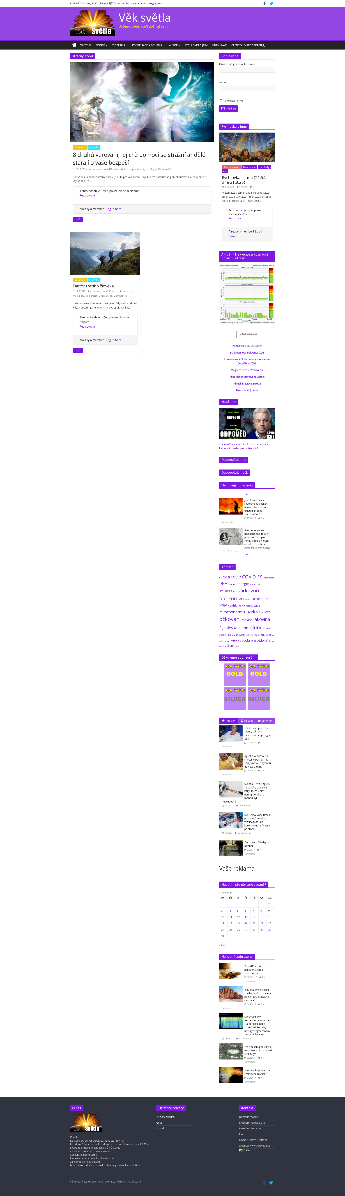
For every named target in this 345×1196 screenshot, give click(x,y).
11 (230, 917)
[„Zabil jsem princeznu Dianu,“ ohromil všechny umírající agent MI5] (231, 725)
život (236, 646)
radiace (247, 620)
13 (246, 917)
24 (222, 929)
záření (229, 645)
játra (247, 599)
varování (166, 169)
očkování (230, 619)
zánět (221, 646)
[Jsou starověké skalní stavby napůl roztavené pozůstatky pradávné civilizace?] (231, 988)
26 (238, 929)
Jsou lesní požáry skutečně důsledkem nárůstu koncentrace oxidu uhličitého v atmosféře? (256, 507)
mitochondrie (230, 611)
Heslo (222, 82)
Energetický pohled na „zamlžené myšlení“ (257, 1072)
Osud (159, 1122)
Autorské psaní (231, 167)
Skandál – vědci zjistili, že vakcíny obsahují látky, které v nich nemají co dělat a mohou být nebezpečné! (246, 792)
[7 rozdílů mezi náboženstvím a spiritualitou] (231, 964)
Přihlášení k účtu (165, 1117)
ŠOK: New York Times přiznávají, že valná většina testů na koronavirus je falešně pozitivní (257, 822)
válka (253, 640)
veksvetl (243, 186)
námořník (94, 295)
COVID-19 (252, 577)
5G (220, 577)
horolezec (128, 291)
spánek (223, 634)
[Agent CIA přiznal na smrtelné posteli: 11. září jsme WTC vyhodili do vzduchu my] (231, 753)
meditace (253, 605)
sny (144, 169)
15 (261, 917)
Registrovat (87, 195)
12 (238, 917)
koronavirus (261, 598)
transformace (259, 634)
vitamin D (236, 640)
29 (261, 929)
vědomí (262, 640)
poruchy (136, 169)
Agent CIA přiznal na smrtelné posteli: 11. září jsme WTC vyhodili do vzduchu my (257, 761)
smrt (268, 628)
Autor (173, 45)
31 (222, 936)
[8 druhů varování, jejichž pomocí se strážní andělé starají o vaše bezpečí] (142, 64)
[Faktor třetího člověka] (105, 234)
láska (241, 605)
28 (253, 929)
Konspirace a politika (147, 45)
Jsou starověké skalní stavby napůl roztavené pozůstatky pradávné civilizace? (258, 995)
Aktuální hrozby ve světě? (247, 345)
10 (222, 917)
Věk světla (145, 17)
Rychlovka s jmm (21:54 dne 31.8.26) (244, 180)
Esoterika (118, 45)
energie (242, 583)
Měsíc (260, 612)
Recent (248, 720)
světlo (241, 634)
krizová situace (80, 295)
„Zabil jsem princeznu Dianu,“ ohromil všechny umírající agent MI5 (258, 733)
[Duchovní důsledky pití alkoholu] (231, 839)
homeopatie (256, 584)
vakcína (222, 641)
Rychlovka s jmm (196, 45)
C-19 (226, 577)
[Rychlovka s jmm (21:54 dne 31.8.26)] (247, 134)
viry (229, 641)
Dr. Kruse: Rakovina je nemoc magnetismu (138, 3)
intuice (127, 169)
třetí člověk (121, 295)
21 (253, 923)
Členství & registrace (246, 45)
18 (230, 923)
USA (271, 634)
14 (253, 917)
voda (246, 640)
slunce (257, 627)
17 (222, 923)
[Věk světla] (74, 45)
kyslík (232, 605)
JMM (241, 599)
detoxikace (268, 577)
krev (223, 605)
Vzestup (85, 45)
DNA (223, 583)
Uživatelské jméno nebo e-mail (237, 64)
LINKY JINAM (219, 45)
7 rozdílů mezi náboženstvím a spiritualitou (253, 969)
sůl (247, 635)
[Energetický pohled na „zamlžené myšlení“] (231, 1068)
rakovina (261, 619)
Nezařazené (249, 167)
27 (246, 929)
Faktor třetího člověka (93, 286)
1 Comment (244, 805)
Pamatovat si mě (233, 100)
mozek (249, 611)
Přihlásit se (228, 108)
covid (236, 577)
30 (269, 929)
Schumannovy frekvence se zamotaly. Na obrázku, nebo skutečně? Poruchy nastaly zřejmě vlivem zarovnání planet (257, 1025)
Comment (267, 720)
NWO (267, 612)
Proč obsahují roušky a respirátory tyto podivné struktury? (258, 1050)
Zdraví (100, 45)
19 (238, 923)
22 (261, 923)
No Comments (244, 832)
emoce (232, 584)
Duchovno (80, 147)
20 (246, 923)
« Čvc (222, 945)
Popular (230, 720)
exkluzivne (96, 169)
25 (230, 929)
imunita (226, 590)
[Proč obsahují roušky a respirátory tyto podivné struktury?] (231, 1045)
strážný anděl (154, 169)
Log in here (113, 209)
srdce (233, 634)
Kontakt (160, 1128)
